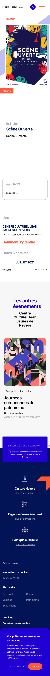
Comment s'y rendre (18, 242)
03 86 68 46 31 (10, 578)
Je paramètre (17, 666)
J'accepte (35, 666)
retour (11, 18)
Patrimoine (32, 599)
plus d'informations (25, 493)
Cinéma (30, 594)
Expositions (9, 605)
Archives (7, 617)
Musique (7, 599)
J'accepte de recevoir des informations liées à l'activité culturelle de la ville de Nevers (26, 454)
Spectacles (8, 594)
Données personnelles (16, 623)
